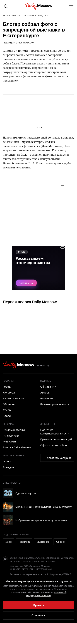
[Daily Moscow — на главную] (18, 365)
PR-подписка (11, 435)
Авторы (45, 392)
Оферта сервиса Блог (54, 445)
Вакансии (46, 398)
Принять (38, 605)
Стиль (7, 410)
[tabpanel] (38, 122)
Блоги (7, 416)
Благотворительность (54, 404)
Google (60, 541)
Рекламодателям (14, 430)
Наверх (41, 365)
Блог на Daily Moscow (17, 447)
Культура (9, 392)
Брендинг (9, 467)
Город (7, 386)
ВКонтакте (43, 541)
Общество (9, 404)
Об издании (48, 386)
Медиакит (9, 441)
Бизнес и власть (13, 398)
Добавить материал (59, 458)
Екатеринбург (12, 15)
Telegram (24, 541)
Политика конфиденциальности (54, 431)
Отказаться (38, 615)
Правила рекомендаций (56, 439)
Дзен (9, 541)
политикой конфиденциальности (46, 594)
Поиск (7, 461)
